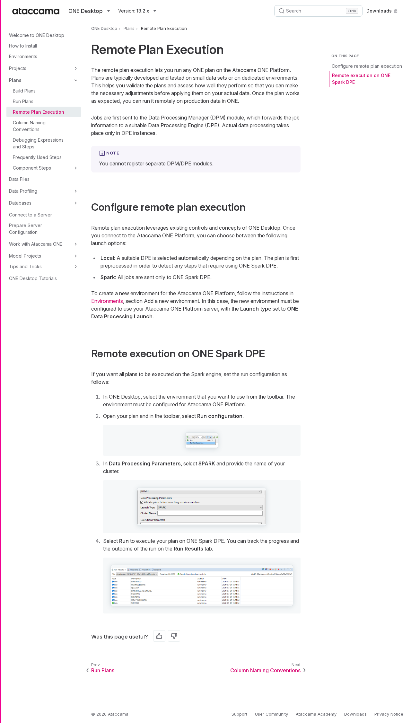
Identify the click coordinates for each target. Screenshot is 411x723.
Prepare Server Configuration (25, 229)
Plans (15, 80)
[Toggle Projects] (76, 68)
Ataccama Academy (316, 714)
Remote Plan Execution (38, 112)
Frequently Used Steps (37, 157)
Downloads (379, 10)
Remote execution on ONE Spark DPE (361, 79)
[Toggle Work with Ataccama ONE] (76, 244)
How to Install (23, 45)
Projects (17, 68)
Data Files (19, 179)
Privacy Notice (388, 714)
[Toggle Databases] (76, 203)
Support (239, 714)
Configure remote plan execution (367, 66)
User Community (271, 714)
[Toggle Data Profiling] (76, 191)
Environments (23, 56)
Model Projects (25, 256)
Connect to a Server (30, 214)
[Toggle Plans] (76, 80)
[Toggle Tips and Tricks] (76, 266)
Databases (20, 203)
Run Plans (23, 101)
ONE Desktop (104, 28)
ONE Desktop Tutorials (33, 278)
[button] (202, 440)
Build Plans (24, 90)
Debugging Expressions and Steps (38, 143)
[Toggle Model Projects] (76, 256)
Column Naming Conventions (29, 126)
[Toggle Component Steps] (76, 168)
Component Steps (32, 168)
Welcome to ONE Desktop (36, 35)
